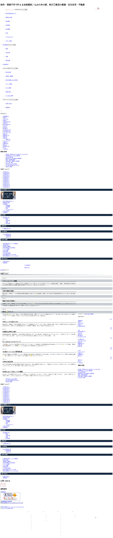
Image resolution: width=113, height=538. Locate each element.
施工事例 (5, 44)
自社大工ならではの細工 (11, 163)
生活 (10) (5, 127)
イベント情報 (9, 83)
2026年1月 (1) (6, 171)
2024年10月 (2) (6, 173)
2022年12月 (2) (6, 184)
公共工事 (8, 52)
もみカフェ (8, 236)
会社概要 (8, 29)
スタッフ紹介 (9, 40)
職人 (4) (5, 144)
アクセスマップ (9, 36)
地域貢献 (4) (6, 116)
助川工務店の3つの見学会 (12, 80)
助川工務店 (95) (6, 131)
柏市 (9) (5, 120)
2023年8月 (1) (6, 178)
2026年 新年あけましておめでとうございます (17, 154)
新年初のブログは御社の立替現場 (13, 158)
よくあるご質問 (9, 95)
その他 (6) (5, 149)
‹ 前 (85, 314)
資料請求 (8, 107)
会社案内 (8, 21)
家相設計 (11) (6, 135)
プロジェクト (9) (7, 132)
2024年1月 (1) (6, 174)
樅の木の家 (8, 72)
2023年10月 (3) (6, 176)
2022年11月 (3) (6, 185)
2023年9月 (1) (6, 177)
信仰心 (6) (8, 139)
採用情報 (34, 529)
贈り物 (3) (5, 128)
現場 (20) (5, 136)
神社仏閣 (8, 60)
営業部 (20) (5, 143)
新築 (7, 48)
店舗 (7, 56)
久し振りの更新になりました (12, 165)
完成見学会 (8, 235)
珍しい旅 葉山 (9, 162)
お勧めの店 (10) (6, 121)
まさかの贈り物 (9, 157)
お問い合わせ (9, 103)
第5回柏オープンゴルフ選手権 (13, 155)
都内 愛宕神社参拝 (10, 159)
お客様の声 (5, 64)
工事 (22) (5, 142)
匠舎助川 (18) (6, 146)
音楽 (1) (5, 117)
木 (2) (4, 147)
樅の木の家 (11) (6, 124)
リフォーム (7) (6, 140)
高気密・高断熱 (9, 76)
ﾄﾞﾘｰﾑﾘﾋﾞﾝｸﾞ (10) (7, 129)
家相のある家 (9, 17)
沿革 (7, 33)
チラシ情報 (8, 87)
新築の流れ (8, 91)
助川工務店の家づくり (11, 13)
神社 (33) (5, 133)
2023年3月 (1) (6, 181)
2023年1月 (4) (6, 182)
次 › (90, 314)
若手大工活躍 (9, 166)
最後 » (92, 314)
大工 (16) (5, 125)
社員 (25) (5, 123)
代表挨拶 (8, 25)
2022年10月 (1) (6, 187)
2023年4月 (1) (6, 180)
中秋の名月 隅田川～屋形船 (12, 161)
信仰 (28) (5, 138)
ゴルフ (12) (5, 119)
